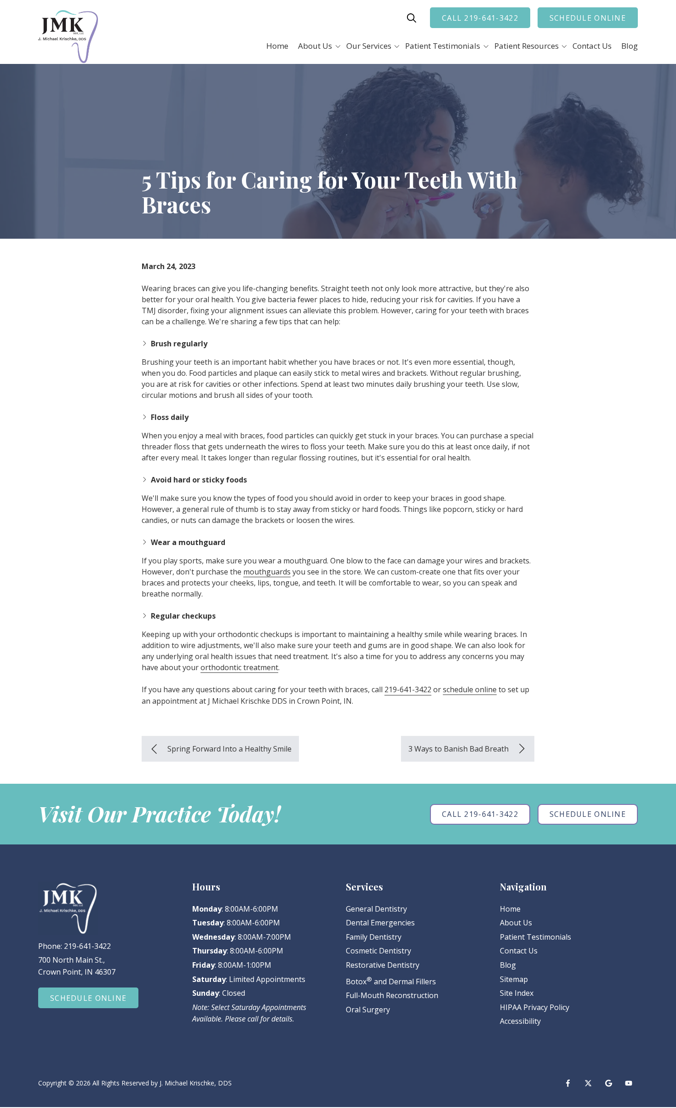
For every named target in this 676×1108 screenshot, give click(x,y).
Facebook (568, 1083)
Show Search (411, 18)
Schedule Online (588, 18)
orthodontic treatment (239, 667)
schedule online (470, 689)
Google (608, 1083)
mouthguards (267, 572)
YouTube (628, 1083)
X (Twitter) (588, 1083)
